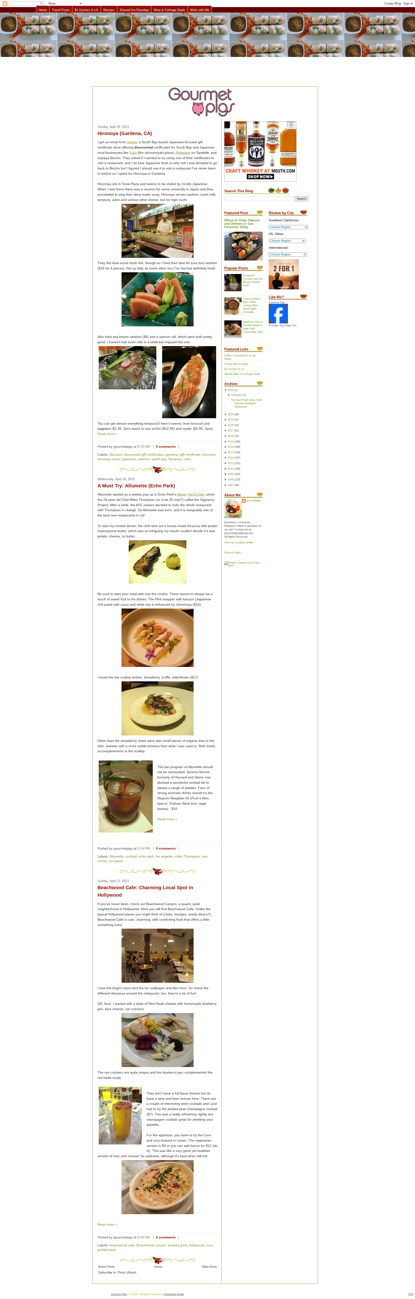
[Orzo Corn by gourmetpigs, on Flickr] (157, 1214)
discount (116, 454)
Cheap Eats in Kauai (236, 363)
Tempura (175, 459)
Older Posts (209, 1266)
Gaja (133, 153)
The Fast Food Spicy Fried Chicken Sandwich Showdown (246, 403)
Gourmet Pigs (277, 302)
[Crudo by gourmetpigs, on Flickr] (157, 667)
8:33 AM (143, 446)
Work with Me (199, 10)
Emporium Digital (174, 1294)
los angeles (164, 856)
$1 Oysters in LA (86, 10)
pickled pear (107, 1250)
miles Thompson (187, 856)
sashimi (144, 459)
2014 (230, 446)
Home (43, 10)
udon (187, 459)
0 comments (166, 446)
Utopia (132, 142)
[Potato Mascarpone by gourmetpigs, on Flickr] (158, 583)
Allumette (116, 856)
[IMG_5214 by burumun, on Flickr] (128, 368)
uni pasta (116, 861)
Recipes (109, 10)
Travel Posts (61, 10)
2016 (230, 436)
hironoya (208, 454)
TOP (411, 1294)
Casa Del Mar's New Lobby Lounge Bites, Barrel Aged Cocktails (252, 305)
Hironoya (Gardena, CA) (125, 133)
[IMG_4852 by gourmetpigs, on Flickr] (126, 797)
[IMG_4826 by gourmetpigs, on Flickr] (157, 983)
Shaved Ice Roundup (134, 10)
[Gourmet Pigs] (278, 322)
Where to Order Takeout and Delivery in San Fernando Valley (241, 224)
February (236, 394)
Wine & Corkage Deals (169, 10)
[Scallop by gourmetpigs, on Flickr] (157, 735)
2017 (230, 430)
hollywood (196, 1245)
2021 (230, 390)
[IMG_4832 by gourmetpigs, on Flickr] (120, 1116)
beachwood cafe (122, 1245)
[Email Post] (182, 446)
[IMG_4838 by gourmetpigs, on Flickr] (157, 1067)
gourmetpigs (254, 500)
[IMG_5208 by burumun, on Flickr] (189, 418)
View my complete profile (238, 542)
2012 (230, 457)
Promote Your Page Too (282, 325)
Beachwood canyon (151, 1245)
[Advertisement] (207, 49)
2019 (230, 419)
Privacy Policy (232, 552)
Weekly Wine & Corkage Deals (242, 374)
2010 (230, 468)
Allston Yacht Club (190, 494)
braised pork (177, 1245)
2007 (230, 485)
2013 (230, 452)
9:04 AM (143, 1237)
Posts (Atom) (127, 1272)
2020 (230, 414)
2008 (230, 479)
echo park (146, 856)
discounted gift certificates (144, 454)
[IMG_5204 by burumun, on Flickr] (157, 326)
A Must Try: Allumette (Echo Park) (136, 485)
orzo (209, 1245)
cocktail (131, 856)
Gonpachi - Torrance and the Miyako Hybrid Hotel (253, 280)
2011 (230, 463)
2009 (230, 473)
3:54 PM (143, 848)
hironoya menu (109, 459)
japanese (129, 459)
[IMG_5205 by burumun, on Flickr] (157, 258)
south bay (159, 459)
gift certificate (190, 454)
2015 (230, 441)
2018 (230, 425)
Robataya (182, 153)
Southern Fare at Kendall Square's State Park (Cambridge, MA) (253, 326)
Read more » (107, 434)
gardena (171, 454)
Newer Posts (106, 1266)
